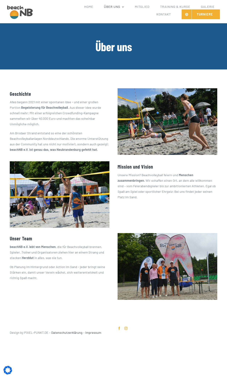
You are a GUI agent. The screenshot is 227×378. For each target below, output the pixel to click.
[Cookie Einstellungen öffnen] (8, 373)
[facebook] (119, 328)
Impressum (93, 332)
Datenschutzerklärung (66, 332)
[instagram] (126, 328)
